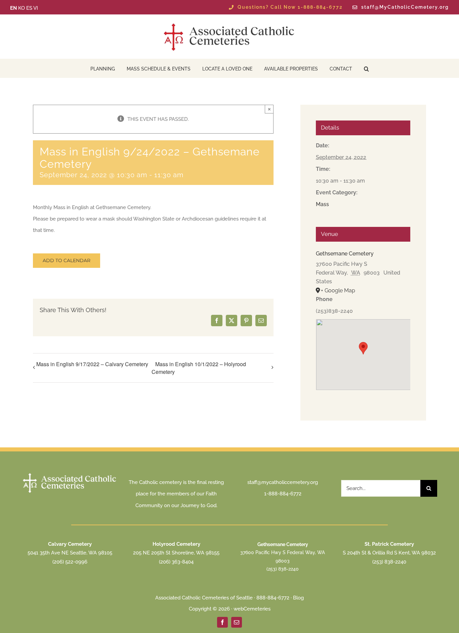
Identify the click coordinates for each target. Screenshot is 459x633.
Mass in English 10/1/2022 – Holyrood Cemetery (199, 368)
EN (13, 8)
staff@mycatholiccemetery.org (282, 482)
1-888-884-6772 (282, 494)
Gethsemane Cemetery (345, 253)
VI (35, 8)
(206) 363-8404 (176, 562)
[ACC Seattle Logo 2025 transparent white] (70, 474)
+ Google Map (338, 290)
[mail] (236, 622)
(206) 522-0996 (69, 562)
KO (21, 8)
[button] (366, 68)
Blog (298, 598)
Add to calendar (66, 260)
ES (29, 8)
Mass (322, 204)
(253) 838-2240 (282, 569)
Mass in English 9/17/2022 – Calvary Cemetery (92, 364)
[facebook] (222, 622)
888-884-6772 (272, 598)
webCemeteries (252, 609)
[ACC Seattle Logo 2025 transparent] (229, 23)
